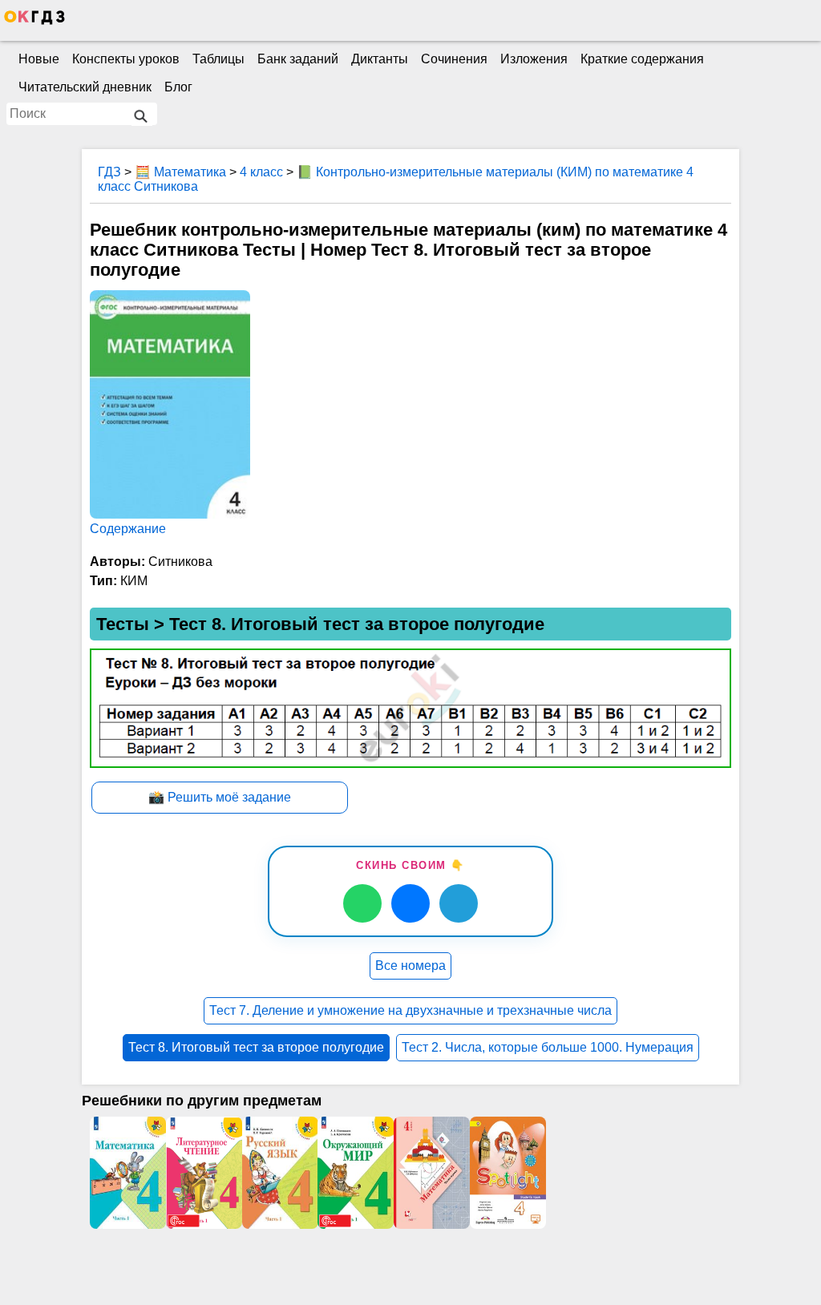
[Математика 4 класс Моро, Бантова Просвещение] (128, 1173)
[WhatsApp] (362, 903)
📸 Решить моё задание (219, 797)
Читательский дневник (85, 87)
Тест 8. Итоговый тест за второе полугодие (256, 1047)
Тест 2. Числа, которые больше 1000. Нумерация (548, 1047)
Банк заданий (297, 59)
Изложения (534, 59)
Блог (178, 87)
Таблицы (218, 59)
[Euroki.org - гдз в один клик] (34, 21)
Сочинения (454, 59)
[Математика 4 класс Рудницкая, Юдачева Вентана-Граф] (432, 1173)
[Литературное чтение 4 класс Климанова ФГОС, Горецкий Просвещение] (204, 1173)
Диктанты (379, 59)
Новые (38, 59)
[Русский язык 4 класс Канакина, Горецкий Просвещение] (280, 1173)
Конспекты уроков (126, 59)
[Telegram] (458, 903)
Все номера (410, 965)
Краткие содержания (642, 59)
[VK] (410, 903)
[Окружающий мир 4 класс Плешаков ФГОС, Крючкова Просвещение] (355, 1173)
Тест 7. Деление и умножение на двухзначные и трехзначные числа (410, 1010)
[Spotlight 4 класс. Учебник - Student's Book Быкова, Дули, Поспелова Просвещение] (508, 1173)
